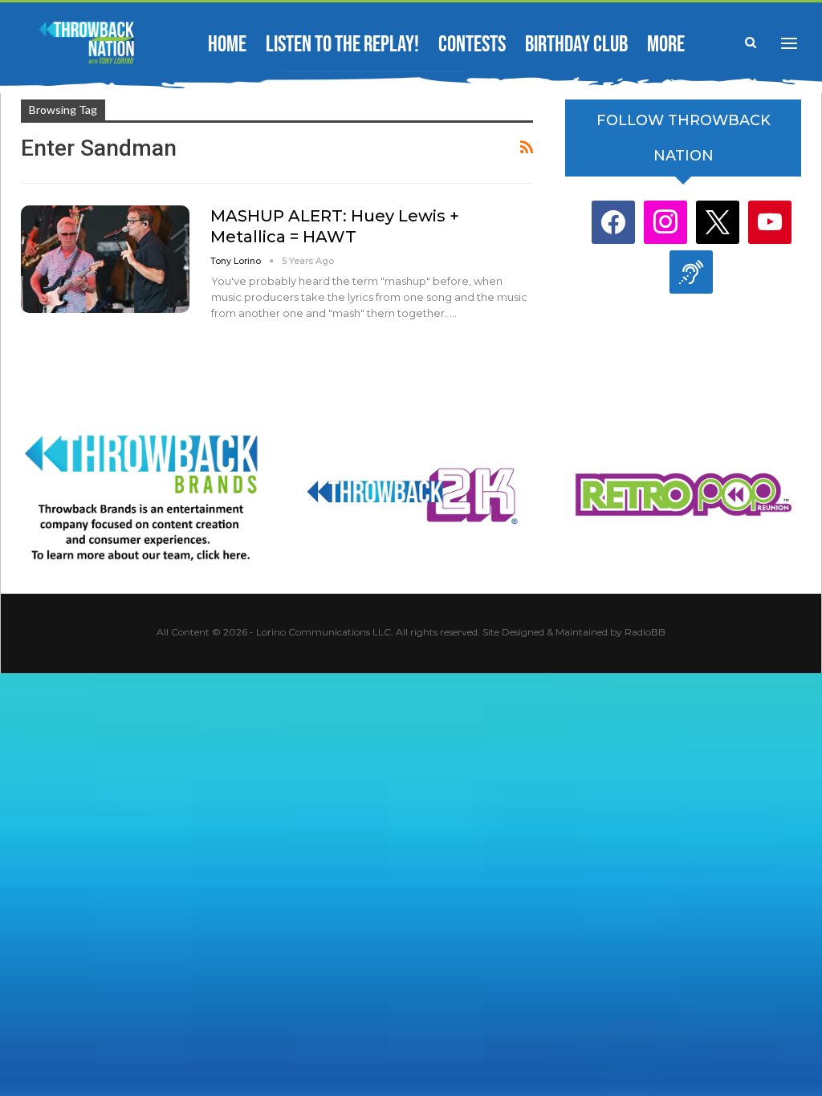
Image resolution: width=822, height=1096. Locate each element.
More (666, 44)
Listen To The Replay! (342, 44)
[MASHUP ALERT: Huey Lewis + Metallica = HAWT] (105, 259)
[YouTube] (769, 222)
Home (227, 44)
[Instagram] (665, 222)
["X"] (717, 222)
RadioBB (645, 632)
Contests (472, 44)
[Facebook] (613, 222)
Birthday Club (576, 44)
